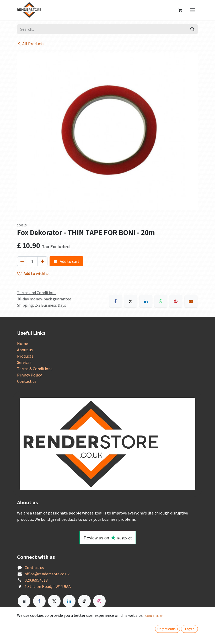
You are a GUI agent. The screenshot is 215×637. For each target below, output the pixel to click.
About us (25, 349)
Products (25, 356)
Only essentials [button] (167, 629)
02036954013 (36, 580)
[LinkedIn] (145, 301)
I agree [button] (189, 629)
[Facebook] (115, 301)
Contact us (26, 381)
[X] (130, 301)
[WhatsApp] (160, 301)
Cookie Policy (154, 616)
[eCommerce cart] (180, 10)
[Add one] (42, 261)
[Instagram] (99, 601)
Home (22, 343)
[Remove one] (22, 261)
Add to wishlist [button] (37, 273)
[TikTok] (84, 601)
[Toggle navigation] (192, 9)
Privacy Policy (29, 375)
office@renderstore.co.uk (47, 573)
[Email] (191, 301)
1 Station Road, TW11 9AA (48, 586)
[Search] (192, 29)
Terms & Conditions (34, 368)
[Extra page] (24, 601)
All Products (33, 43)
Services (24, 362)
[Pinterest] (175, 301)
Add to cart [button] (69, 261)
